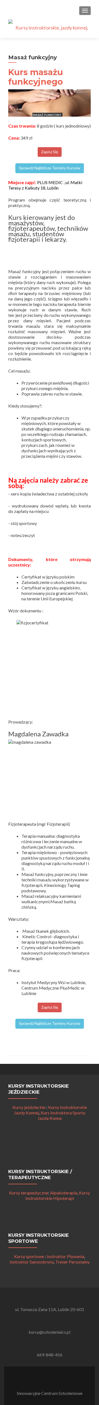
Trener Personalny (72, 1261)
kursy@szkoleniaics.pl (49, 1332)
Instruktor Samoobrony (32, 1261)
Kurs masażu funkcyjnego (35, 77)
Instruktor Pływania (65, 1256)
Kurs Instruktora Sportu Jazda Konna (61, 1115)
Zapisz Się (49, 151)
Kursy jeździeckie (28, 1107)
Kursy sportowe (29, 1256)
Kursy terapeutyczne (28, 1192)
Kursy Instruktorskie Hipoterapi (57, 1195)
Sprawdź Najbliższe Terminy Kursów (49, 168)
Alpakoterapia (63, 1192)
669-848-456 (49, 1354)
